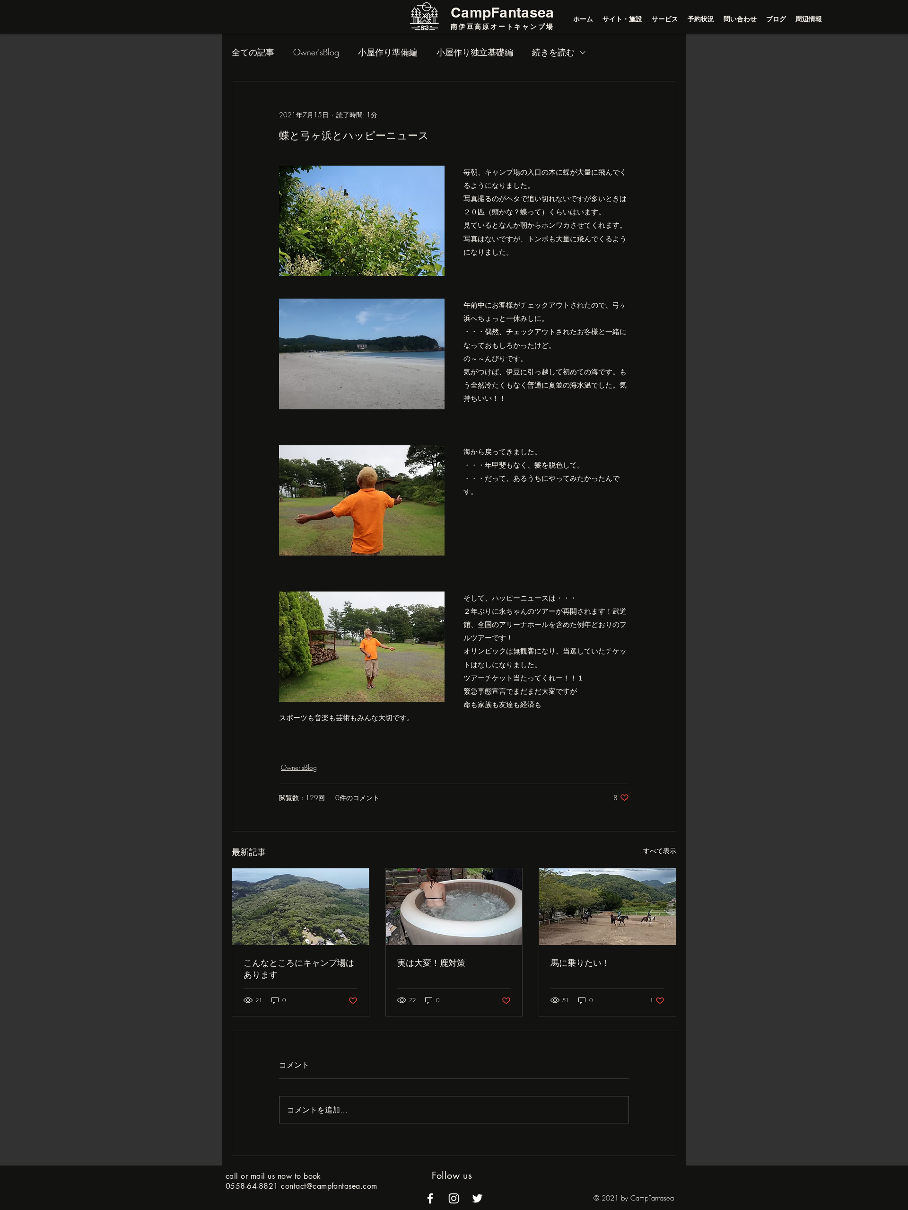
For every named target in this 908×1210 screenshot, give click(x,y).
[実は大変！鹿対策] (454, 906)
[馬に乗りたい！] (607, 906)
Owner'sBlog (316, 52)
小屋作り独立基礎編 (475, 52)
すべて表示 (659, 850)
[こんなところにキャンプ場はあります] (300, 906)
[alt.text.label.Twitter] (477, 1198)
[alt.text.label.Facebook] (430, 1198)
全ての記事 (253, 52)
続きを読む (553, 52)
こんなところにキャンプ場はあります (299, 968)
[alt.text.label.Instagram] (454, 1198)
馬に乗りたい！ (580, 962)
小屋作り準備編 (388, 52)
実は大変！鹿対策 (431, 962)
